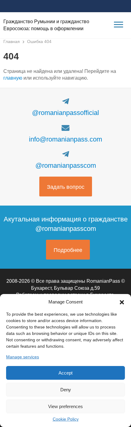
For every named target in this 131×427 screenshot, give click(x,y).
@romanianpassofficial (65, 113)
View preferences (65, 406)
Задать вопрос (65, 187)
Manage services (22, 356)
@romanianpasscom (65, 165)
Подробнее (68, 250)
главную (12, 78)
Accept (65, 372)
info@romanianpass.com (65, 139)
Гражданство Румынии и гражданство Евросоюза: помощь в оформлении (46, 25)
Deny (65, 389)
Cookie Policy (66, 419)
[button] (122, 302)
